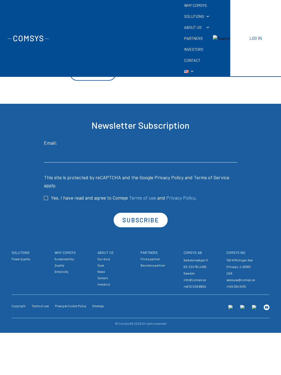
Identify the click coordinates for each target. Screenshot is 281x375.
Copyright (19, 306)
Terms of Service (211, 177)
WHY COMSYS (195, 5)
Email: (50, 143)
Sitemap (98, 306)
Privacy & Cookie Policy (70, 306)
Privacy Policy (169, 177)
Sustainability (64, 259)
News (101, 271)
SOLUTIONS (194, 16)
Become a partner (152, 265)
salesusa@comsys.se (240, 280)
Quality (59, 265)
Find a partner (150, 259)
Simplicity (61, 271)
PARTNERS (193, 38)
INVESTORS (193, 49)
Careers (102, 278)
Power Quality (21, 259)
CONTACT (192, 60)
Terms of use (142, 198)
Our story (103, 259)
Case (100, 265)
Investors (103, 284)
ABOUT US (193, 27)
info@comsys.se (195, 280)
